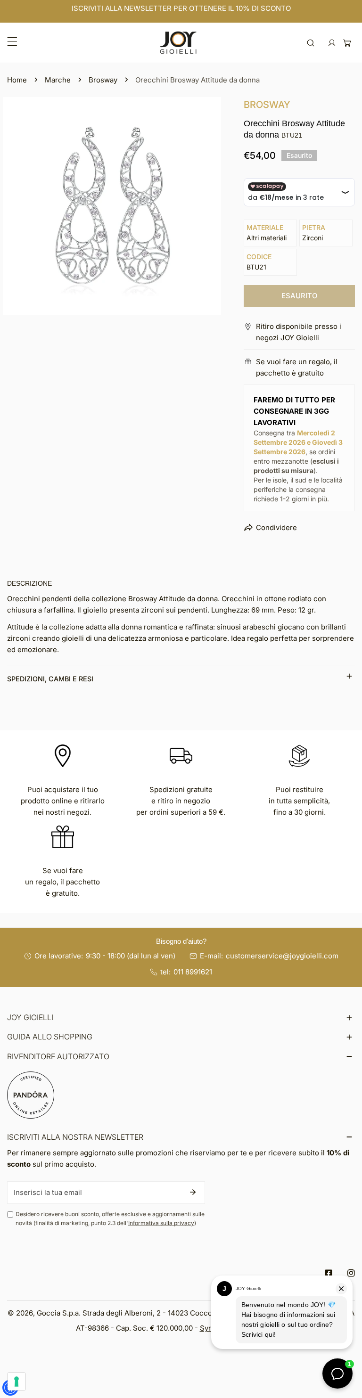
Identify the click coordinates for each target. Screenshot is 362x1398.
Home (17, 79)
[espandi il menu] (12, 41)
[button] (347, 42)
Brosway (103, 79)
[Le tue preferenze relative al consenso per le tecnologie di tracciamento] (16, 1381)
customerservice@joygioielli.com (282, 955)
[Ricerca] (311, 42)
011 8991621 (192, 971)
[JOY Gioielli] (178, 43)
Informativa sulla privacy (161, 1222)
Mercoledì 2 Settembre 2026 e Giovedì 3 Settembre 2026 (298, 442)
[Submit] (192, 1192)
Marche (58, 79)
